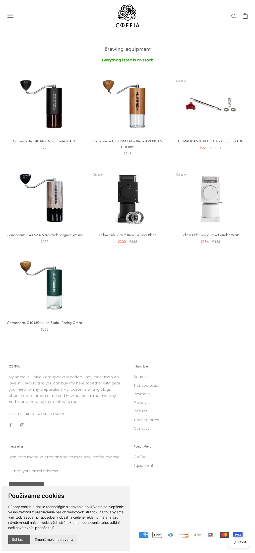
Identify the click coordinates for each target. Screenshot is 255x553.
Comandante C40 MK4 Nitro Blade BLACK (44, 141)
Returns (141, 411)
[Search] (234, 15)
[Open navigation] (10, 16)
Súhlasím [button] (19, 539)
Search (140, 376)
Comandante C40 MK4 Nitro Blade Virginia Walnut (44, 234)
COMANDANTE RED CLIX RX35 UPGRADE (210, 141)
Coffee (140, 456)
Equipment (143, 465)
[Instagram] (22, 425)
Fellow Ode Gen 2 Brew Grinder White (211, 234)
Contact (141, 428)
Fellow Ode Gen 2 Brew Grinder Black (127, 234)
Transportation (147, 385)
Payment (142, 393)
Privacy (140, 402)
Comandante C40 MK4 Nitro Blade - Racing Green (44, 322)
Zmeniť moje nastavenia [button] (54, 539)
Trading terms (146, 419)
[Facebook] (10, 425)
